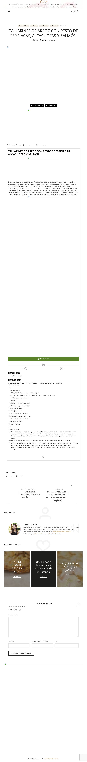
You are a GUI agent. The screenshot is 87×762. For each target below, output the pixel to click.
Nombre (11, 641)
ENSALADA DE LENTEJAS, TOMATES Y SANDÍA (24, 494)
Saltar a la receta (37, 105)
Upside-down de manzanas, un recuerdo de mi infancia (43, 566)
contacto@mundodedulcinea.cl (61, 531)
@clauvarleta (38, 534)
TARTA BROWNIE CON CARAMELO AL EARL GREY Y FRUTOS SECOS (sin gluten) (63, 495)
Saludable (44, 25)
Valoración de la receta (17, 606)
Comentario (13, 615)
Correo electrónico (40, 641)
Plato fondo (23, 25)
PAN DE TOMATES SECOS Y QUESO (17, 566)
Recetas (34, 25)
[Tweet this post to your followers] (11, 476)
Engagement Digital (52, 758)
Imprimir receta (51, 105)
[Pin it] (16, 476)
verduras (54, 25)
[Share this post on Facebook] (6, 476)
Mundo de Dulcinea (55, 534)
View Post (17, 576)
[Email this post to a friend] (22, 476)
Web (56, 641)
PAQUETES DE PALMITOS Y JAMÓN (70, 567)
